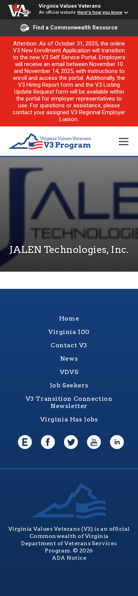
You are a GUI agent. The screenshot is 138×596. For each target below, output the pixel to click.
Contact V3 (69, 345)
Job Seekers (69, 385)
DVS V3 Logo (50, 142)
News (69, 358)
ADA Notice (69, 558)
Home (69, 318)
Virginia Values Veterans (70, 6)
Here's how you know (99, 12)
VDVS (69, 372)
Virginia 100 (69, 331)
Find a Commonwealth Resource (75, 27)
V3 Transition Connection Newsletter (69, 402)
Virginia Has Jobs (69, 419)
